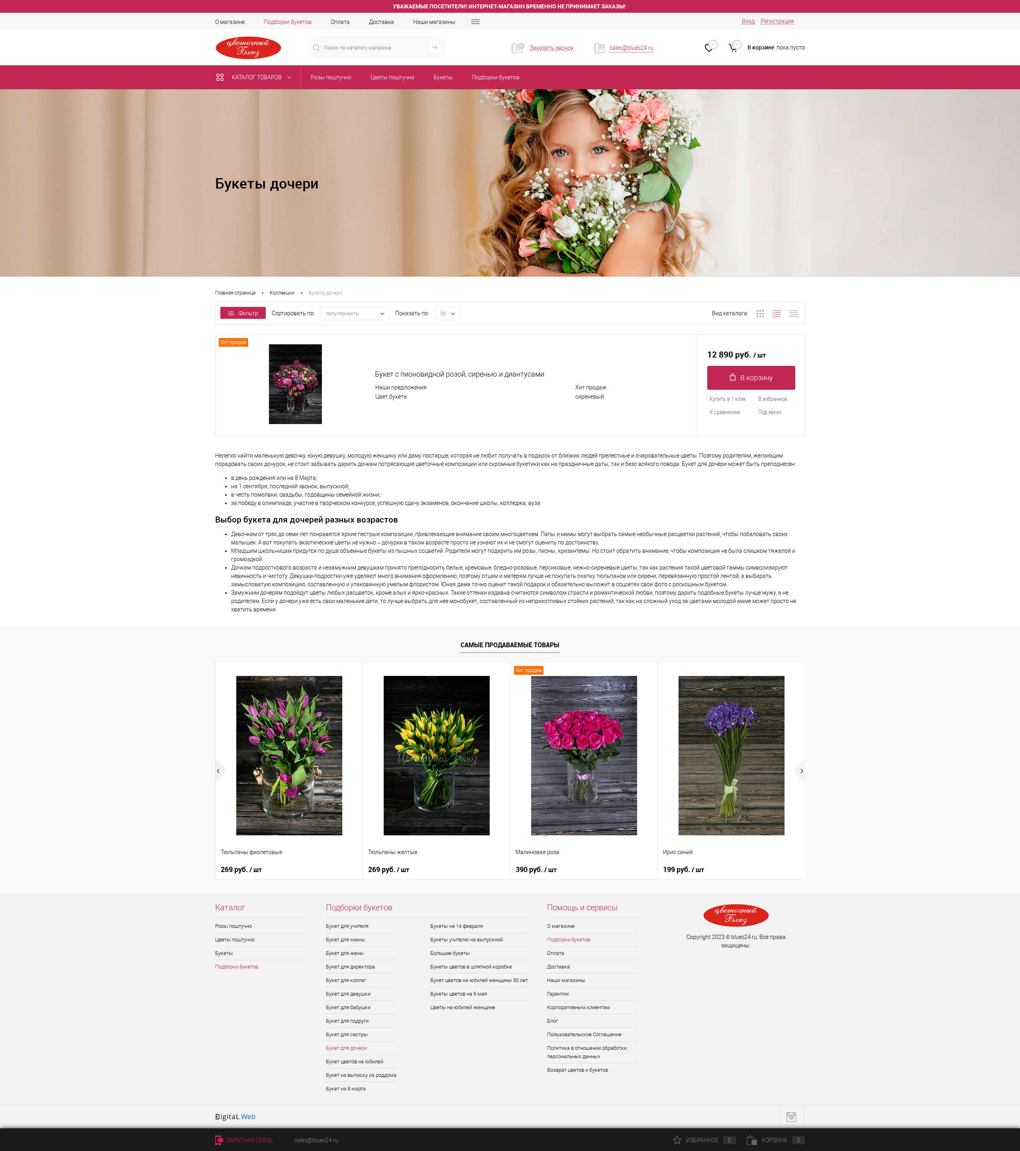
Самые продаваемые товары (510, 644)
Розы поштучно (233, 926)
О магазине (230, 22)
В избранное (772, 399)
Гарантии (558, 994)
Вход (748, 21)
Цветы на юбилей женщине (462, 1007)
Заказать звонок (552, 48)
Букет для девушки (348, 994)
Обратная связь (249, 1140)
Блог (552, 1021)
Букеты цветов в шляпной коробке (471, 967)
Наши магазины (434, 22)
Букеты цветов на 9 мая (458, 994)
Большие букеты (450, 953)
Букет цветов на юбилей (354, 1062)
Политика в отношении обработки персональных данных (587, 1052)
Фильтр (248, 313)
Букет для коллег (346, 980)
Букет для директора (350, 967)
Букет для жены (345, 953)
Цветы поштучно (235, 940)
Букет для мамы (345, 940)
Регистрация (777, 21)
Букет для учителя (347, 926)
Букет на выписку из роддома (361, 1075)
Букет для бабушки (348, 1007)
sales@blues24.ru (631, 48)
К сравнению (725, 412)
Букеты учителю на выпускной (466, 940)
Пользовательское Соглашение (584, 1034)
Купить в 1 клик (728, 399)
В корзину (756, 377)
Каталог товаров (257, 77)
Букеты (224, 953)
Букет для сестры (347, 1034)
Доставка (381, 22)
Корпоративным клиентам (578, 1007)
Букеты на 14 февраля (456, 926)
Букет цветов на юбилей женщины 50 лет (479, 980)
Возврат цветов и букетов (577, 1070)
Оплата (340, 22)
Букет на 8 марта (346, 1089)
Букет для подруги (347, 1021)
